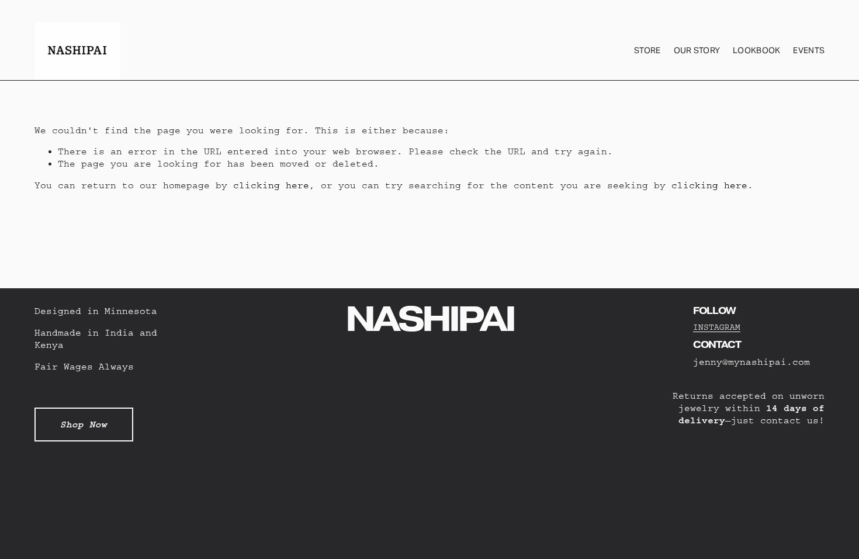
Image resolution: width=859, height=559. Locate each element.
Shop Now (83, 424)
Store (647, 50)
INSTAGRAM (716, 327)
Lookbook (756, 50)
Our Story (697, 50)
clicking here (271, 185)
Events (809, 50)
